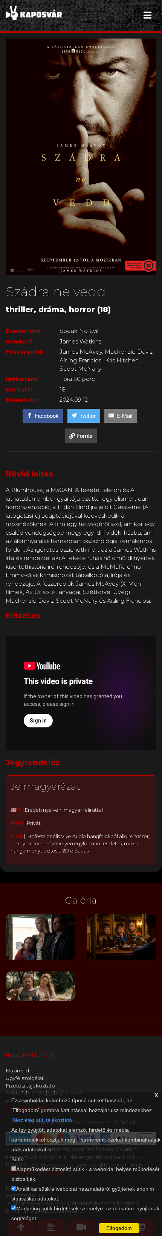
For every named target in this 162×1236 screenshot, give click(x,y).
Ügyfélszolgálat (25, 1078)
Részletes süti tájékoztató (41, 1120)
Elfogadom (119, 1228)
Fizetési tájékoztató (30, 1086)
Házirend (17, 1070)
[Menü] (147, 15)
